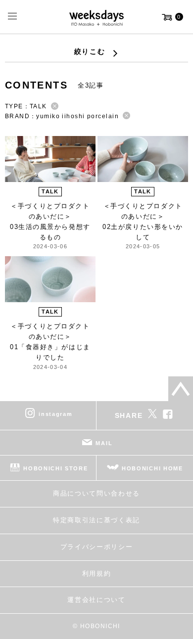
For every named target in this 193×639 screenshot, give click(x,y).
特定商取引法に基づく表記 (96, 520)
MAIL (104, 443)
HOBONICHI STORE (55, 468)
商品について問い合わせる (96, 493)
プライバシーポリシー (96, 546)
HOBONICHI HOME (152, 468)
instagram (55, 414)
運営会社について (96, 599)
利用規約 (96, 573)
